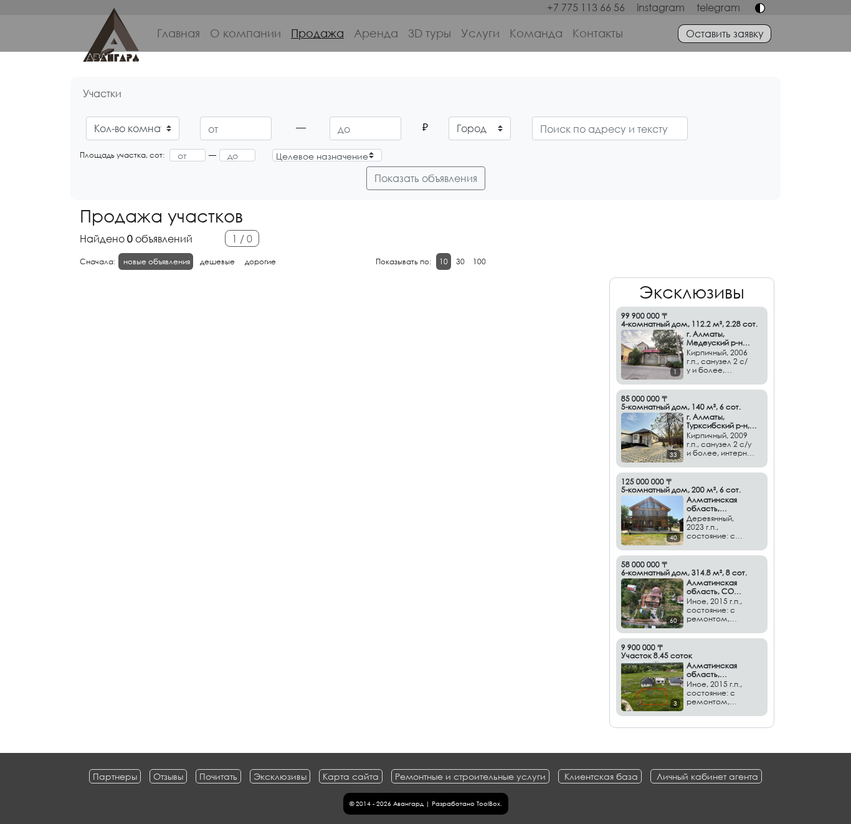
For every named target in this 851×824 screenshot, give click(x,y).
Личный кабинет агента (707, 776)
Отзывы (168, 776)
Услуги (480, 33)
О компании (245, 33)
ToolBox (488, 803)
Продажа (317, 33)
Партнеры (115, 776)
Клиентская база (601, 776)
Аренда (376, 33)
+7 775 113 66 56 (586, 7)
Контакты (598, 33)
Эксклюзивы (280, 776)
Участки (102, 93)
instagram (661, 7)
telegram (718, 7)
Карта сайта (351, 776)
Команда (536, 33)
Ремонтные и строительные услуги (470, 776)
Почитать (218, 776)
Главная (178, 33)
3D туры (429, 33)
